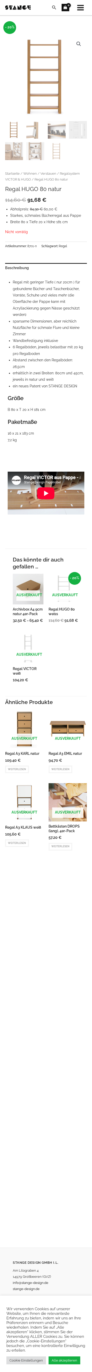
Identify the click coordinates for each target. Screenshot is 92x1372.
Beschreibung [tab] (17, 268)
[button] (54, 7)
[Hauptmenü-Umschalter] (80, 7)
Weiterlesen (17, 769)
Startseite (12, 173)
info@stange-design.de (30, 1283)
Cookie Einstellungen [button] (26, 1360)
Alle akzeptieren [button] (64, 1360)
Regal (63, 246)
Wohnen (30, 173)
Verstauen (48, 173)
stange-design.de (26, 1289)
